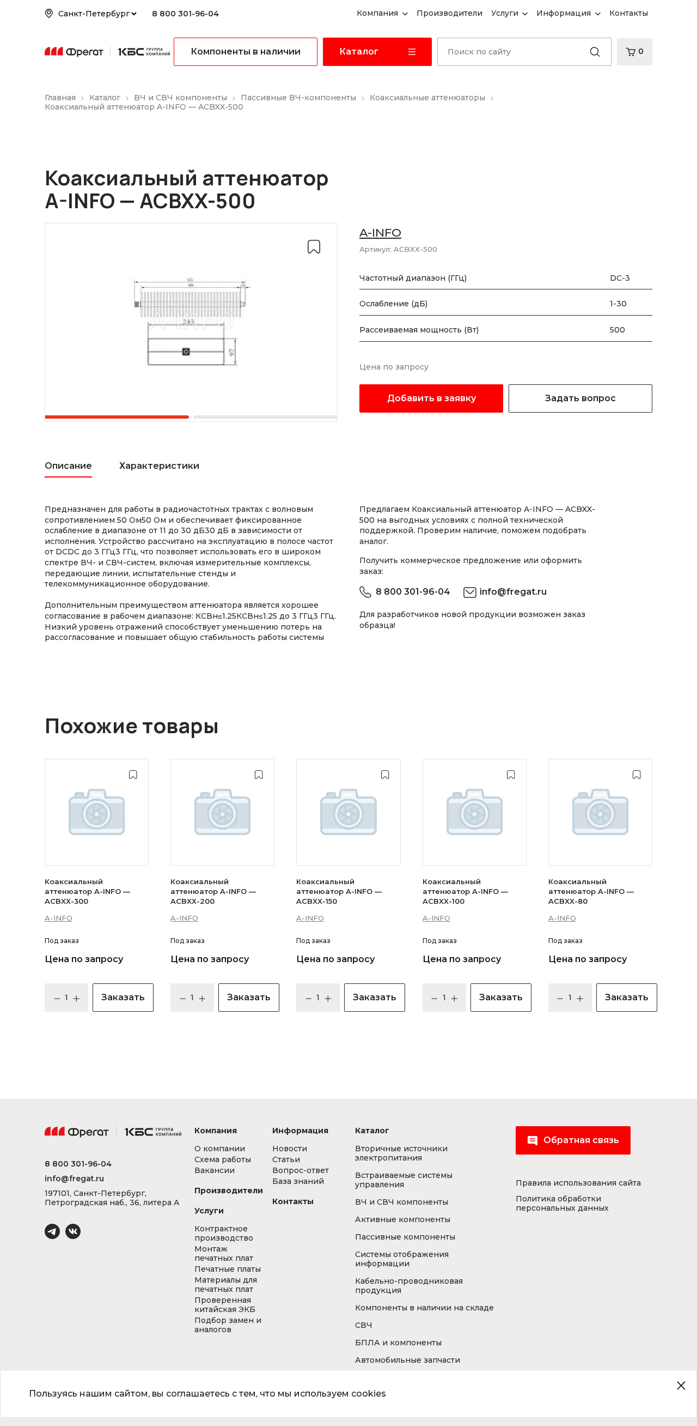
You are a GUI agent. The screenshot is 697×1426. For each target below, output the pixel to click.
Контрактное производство (223, 1233)
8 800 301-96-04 (185, 14)
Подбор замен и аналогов (227, 1325)
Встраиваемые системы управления (404, 1180)
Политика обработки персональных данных (562, 1203)
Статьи (286, 1159)
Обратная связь (581, 1140)
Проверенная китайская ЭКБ (224, 1305)
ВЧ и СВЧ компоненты (401, 1202)
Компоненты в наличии (246, 51)
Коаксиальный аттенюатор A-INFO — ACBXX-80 (591, 891)
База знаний (298, 1181)
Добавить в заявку (431, 398)
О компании (219, 1148)
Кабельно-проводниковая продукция (409, 1286)
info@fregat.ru (513, 592)
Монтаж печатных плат (223, 1253)
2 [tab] (272, 417)
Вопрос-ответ (300, 1170)
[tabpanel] (191, 322)
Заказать (123, 997)
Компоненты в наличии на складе (424, 1308)
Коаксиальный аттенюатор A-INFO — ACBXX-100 (465, 891)
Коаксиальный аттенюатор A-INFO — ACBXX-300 (87, 891)
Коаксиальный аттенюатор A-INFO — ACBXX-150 (339, 891)
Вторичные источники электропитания (401, 1153)
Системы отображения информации (402, 1259)
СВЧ (363, 1325)
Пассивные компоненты (405, 1237)
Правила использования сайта (578, 1183)
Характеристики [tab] (159, 466)
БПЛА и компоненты (398, 1343)
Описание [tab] (68, 466)
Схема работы (222, 1159)
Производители (228, 1190)
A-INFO (380, 232)
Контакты (293, 1201)
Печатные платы (227, 1269)
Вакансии (214, 1170)
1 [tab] (110, 417)
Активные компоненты (402, 1219)
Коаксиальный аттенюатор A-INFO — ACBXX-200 (213, 891)
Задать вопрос (580, 398)
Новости (289, 1148)
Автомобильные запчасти (407, 1360)
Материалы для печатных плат (225, 1285)
